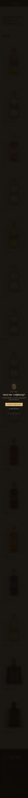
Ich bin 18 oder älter (14, 404)
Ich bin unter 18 (14, 408)
